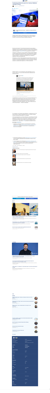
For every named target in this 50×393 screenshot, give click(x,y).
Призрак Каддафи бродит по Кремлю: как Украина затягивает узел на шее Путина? (22, 297)
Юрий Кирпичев (14, 327)
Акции (13, 368)
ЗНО (13, 363)
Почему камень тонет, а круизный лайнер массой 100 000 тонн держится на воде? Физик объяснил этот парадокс (23, 222)
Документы (26, 341)
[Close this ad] (49, 389)
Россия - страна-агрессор (19, 145)
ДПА (25, 362)
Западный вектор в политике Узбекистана (18, 330)
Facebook (15, 145)
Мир (13, 346)
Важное (13, 202)
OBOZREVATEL (19, 122)
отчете (24, 120)
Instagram (23, 145)
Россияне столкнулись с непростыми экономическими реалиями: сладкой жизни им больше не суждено (22, 318)
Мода (25, 383)
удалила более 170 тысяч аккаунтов (30, 137)
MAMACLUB (26, 379)
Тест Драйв (14, 367)
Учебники (26, 361)
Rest (13, 293)
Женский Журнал (14, 384)
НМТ (25, 363)
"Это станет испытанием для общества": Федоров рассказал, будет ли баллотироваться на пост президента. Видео (23, 261)
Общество (26, 347)
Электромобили (26, 367)
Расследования (27, 346)
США (13, 145)
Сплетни (26, 382)
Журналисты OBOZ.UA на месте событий (29, 342)
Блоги (13, 347)
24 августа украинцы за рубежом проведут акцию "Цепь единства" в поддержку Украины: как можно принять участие (24, 216)
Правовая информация (15, 340)
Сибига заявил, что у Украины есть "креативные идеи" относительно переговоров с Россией (24, 267)
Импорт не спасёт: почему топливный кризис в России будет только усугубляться (21, 305)
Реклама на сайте (14, 341)
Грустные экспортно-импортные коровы (17, 326)
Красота (13, 383)
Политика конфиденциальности (28, 340)
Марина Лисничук (16, 5)
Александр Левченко (14, 331)
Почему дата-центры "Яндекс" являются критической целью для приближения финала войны (23, 301)
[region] (25, 42)
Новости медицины (15, 379)
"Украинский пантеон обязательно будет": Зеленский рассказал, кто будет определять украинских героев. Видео (23, 256)
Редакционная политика (15, 342)
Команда (26, 339)
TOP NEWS (14, 242)
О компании (14, 339)
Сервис (26, 368)
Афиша (13, 382)
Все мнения (13, 334)
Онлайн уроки (14, 362)
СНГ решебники (14, 364)
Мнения (13, 295)
